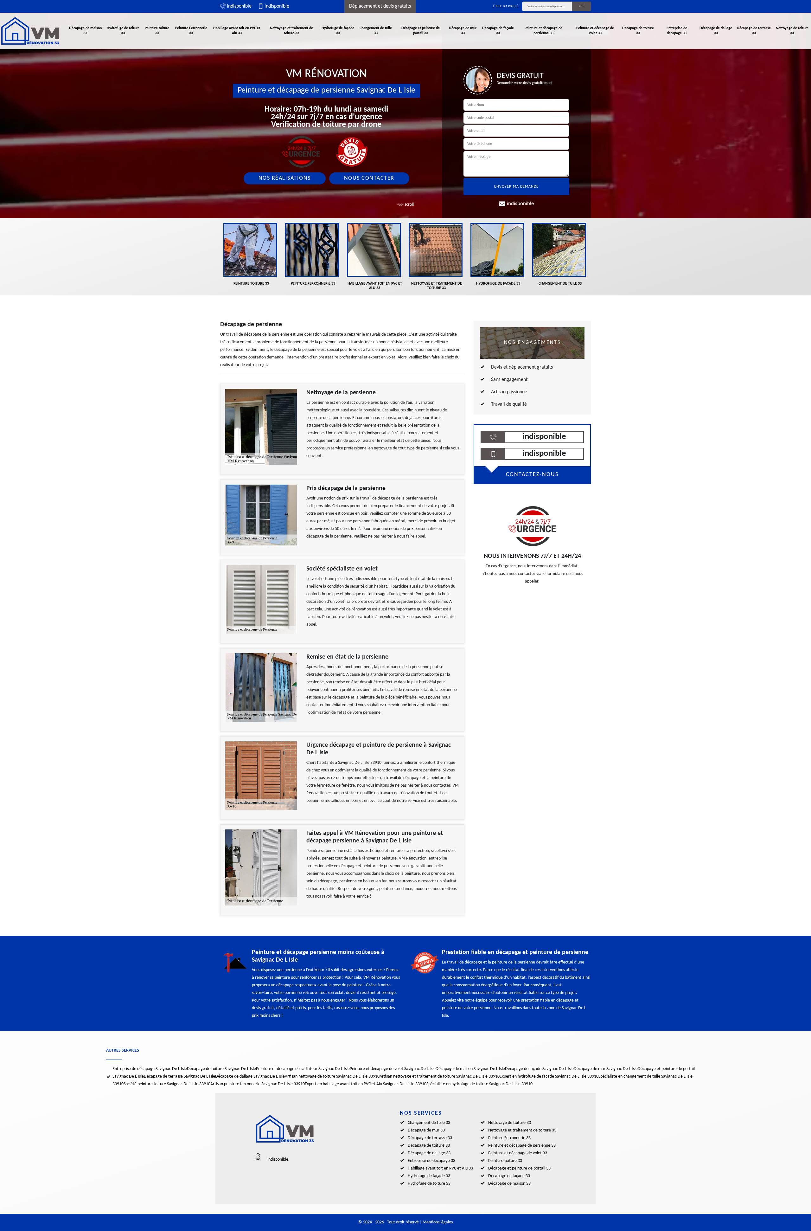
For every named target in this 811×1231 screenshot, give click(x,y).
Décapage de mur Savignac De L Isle (606, 1069)
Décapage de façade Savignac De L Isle (539, 1069)
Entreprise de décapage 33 (677, 30)
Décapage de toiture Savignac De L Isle (221, 1069)
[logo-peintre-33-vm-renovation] (30, 31)
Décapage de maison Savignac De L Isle (470, 1069)
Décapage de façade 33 (498, 30)
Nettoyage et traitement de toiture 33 (291, 30)
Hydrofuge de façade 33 (338, 30)
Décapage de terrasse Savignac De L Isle (179, 1076)
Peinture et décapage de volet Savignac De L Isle (393, 1069)
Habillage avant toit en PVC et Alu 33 (236, 30)
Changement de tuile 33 (376, 30)
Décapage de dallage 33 (715, 30)
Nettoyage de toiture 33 (792, 30)
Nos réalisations (285, 178)
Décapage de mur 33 (462, 30)
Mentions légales (438, 1222)
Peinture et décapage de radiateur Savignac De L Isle (303, 1069)
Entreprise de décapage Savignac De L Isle (149, 1069)
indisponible (239, 6)
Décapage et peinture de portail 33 (420, 30)
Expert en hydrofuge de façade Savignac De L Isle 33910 (549, 1076)
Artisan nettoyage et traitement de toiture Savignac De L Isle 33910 (440, 1076)
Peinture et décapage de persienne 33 (543, 30)
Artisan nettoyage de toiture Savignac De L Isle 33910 (332, 1076)
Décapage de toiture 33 (638, 30)
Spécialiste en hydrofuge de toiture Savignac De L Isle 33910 (479, 1084)
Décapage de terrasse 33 (754, 30)
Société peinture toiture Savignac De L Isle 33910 (167, 1084)
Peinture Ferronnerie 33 (191, 30)
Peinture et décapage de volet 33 (595, 30)
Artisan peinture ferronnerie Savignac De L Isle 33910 (257, 1084)
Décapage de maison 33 (85, 30)
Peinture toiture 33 (157, 30)
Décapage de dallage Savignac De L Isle (250, 1076)
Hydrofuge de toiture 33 (123, 30)
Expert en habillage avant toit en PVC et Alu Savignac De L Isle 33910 (365, 1084)
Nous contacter (369, 178)
